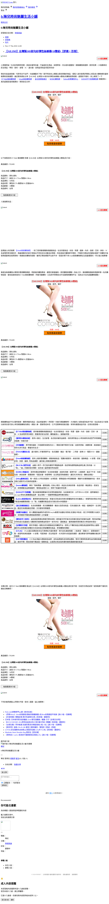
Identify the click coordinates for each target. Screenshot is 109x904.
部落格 (7, 40)
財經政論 (18, 33)
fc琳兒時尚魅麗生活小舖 (19, 16)
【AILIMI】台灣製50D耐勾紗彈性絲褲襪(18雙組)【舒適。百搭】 (42, 51)
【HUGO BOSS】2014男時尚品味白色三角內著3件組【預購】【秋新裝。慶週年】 (35, 722)
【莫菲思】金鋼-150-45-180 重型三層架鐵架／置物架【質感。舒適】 (31, 727)
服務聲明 (74, 874)
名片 (7, 42)
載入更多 (4, 772)
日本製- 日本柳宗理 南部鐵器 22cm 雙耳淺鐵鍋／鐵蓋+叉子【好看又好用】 (33, 719)
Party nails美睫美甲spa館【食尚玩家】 (19, 712)
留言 (17, 758)
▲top (3, 768)
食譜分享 (17, 764)
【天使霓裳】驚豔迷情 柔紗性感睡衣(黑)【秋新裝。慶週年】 (28, 717)
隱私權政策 (66, 874)
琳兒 (2, 746)
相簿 (7, 37)
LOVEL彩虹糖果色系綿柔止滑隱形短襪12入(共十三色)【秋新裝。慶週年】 (33, 730)
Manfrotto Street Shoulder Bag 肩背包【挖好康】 (22, 732)
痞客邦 (12, 758)
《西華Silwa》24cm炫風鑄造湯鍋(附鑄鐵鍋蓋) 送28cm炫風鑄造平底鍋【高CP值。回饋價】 (39, 714)
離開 (12, 900)
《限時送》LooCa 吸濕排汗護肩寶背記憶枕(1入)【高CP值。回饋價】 (31, 735)
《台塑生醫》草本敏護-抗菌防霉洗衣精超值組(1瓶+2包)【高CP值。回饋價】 (34, 725)
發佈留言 (4, 785)
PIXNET (38, 874)
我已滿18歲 (5, 900)
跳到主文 (4, 22)
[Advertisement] (54, 230)
